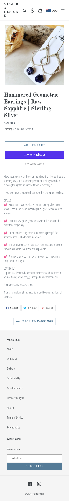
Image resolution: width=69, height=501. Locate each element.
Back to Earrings (37, 321)
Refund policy (13, 427)
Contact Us (12, 358)
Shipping (8, 129)
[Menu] (63, 10)
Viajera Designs (11, 10)
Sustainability (13, 378)
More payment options (34, 163)
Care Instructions (15, 388)
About (10, 349)
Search (10, 408)
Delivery (11, 368)
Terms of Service (15, 417)
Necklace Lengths (15, 398)
